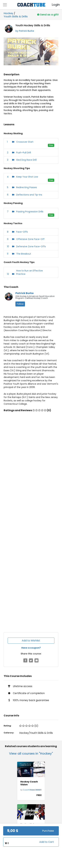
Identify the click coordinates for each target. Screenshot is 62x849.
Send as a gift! (49, 14)
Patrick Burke (24, 293)
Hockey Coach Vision (29, 783)
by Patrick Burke (24, 30)
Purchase (48, 831)
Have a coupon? (31, 647)
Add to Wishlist (31, 640)
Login (53, 5)
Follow (20, 303)
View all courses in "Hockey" (31, 753)
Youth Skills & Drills (16, 16)
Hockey (8, 13)
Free (51, 145)
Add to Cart (46, 842)
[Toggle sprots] (5, 5)
